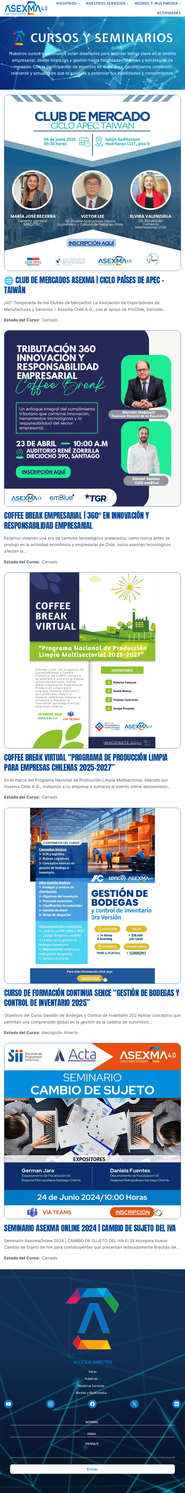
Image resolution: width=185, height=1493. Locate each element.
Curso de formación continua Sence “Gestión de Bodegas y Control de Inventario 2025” (91, 998)
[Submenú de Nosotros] (79, 3)
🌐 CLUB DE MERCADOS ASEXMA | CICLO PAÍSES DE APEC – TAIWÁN (84, 285)
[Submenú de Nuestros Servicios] (127, 3)
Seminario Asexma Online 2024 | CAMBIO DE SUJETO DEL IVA (90, 1228)
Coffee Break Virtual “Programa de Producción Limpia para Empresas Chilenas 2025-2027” (86, 763)
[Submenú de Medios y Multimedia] (180, 3)
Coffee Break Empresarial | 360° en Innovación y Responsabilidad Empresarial (76, 521)
